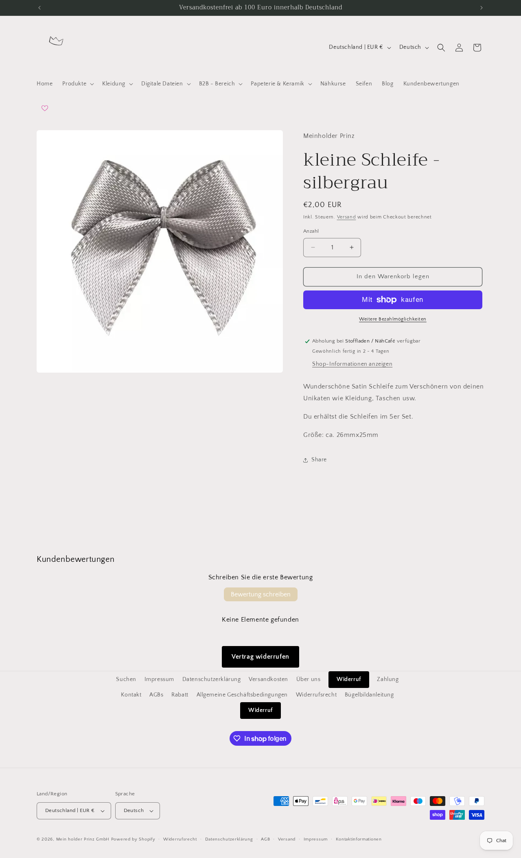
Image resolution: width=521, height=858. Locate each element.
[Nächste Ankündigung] (481, 7)
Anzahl (311, 231)
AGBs (156, 695)
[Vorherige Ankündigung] (39, 7)
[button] (77, 83)
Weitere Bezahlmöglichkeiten (393, 319)
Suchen (126, 679)
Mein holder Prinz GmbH (82, 839)
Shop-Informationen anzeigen (352, 364)
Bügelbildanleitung (369, 695)
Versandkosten (268, 679)
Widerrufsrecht (316, 695)
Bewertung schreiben (261, 594)
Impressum (159, 679)
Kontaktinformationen (359, 839)
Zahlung (387, 679)
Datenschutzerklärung (211, 679)
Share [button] (319, 459)
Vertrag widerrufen (260, 656)
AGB (265, 839)
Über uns (308, 679)
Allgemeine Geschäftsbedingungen (242, 695)
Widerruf (349, 679)
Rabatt (179, 695)
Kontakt (131, 695)
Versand (346, 217)
